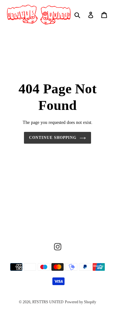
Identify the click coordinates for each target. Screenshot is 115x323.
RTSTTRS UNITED (48, 302)
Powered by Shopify (80, 302)
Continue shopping (52, 137)
